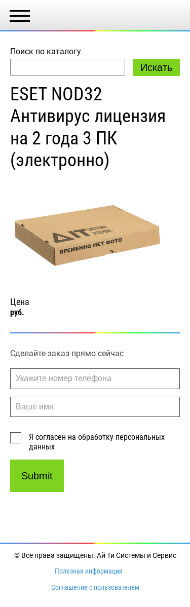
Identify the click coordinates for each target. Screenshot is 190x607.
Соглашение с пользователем (95, 587)
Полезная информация (89, 571)
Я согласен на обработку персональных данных (97, 441)
